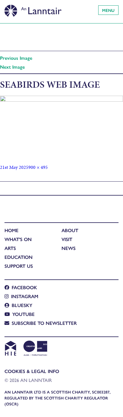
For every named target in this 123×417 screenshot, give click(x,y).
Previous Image (16, 57)
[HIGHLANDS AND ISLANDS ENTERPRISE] (10, 349)
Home (11, 230)
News (68, 248)
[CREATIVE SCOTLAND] (34, 349)
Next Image (12, 66)
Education (18, 257)
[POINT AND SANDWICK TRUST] (61, 349)
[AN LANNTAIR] (32, 9)
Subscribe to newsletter (44, 323)
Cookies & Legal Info (31, 371)
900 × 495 (38, 167)
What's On (18, 239)
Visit (66, 239)
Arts (10, 248)
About (69, 230)
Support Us (18, 265)
